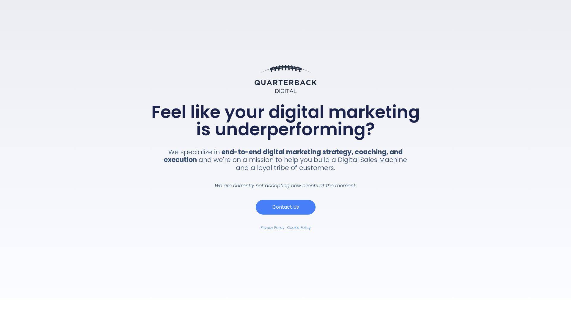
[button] (286, 207)
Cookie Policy (299, 227)
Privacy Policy (273, 227)
